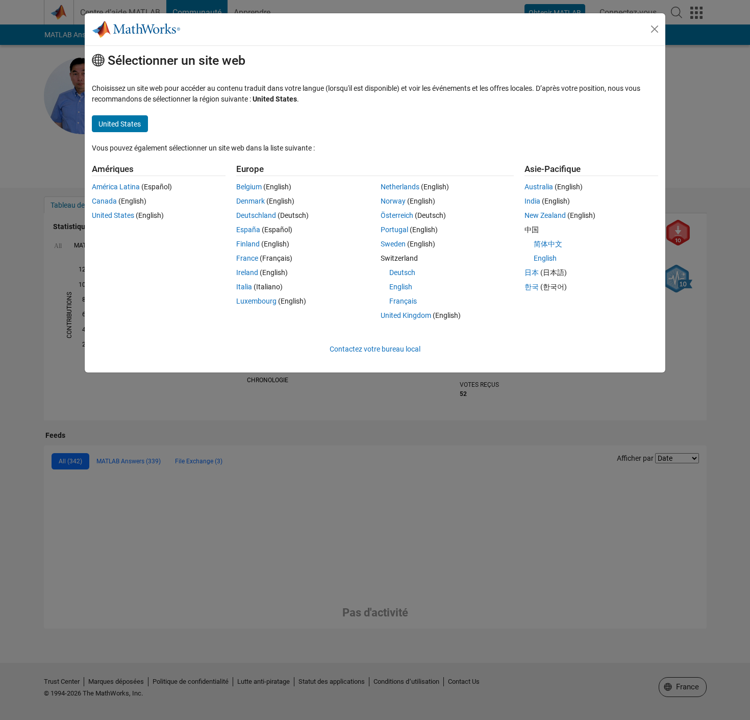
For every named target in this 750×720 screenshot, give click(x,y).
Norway (393, 201)
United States (113, 215)
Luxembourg (256, 301)
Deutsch (402, 272)
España (248, 230)
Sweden (393, 244)
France (247, 258)
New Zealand (545, 215)
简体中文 (548, 244)
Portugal (394, 230)
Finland (248, 244)
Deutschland (256, 215)
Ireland (247, 272)
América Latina (116, 187)
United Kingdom (406, 315)
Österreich (397, 215)
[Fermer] (654, 29)
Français (403, 301)
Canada (104, 201)
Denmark (250, 201)
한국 (531, 287)
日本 (531, 272)
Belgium (249, 187)
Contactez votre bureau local (375, 349)
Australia (538, 187)
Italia (244, 287)
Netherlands (400, 187)
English (400, 287)
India (532, 201)
